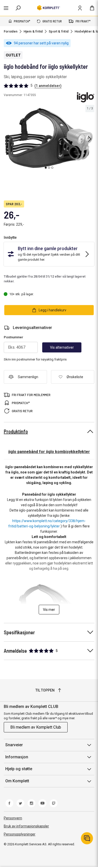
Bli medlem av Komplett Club (35, 727)
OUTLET (13, 55)
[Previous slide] (8, 138)
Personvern (13, 818)
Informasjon (16, 757)
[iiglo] (85, 97)
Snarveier (14, 744)
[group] (49, 138)
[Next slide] (89, 138)
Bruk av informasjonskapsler (26, 826)
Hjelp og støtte (18, 768)
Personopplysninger (19, 834)
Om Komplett (17, 781)
